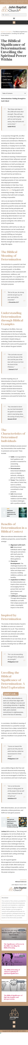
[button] (14, 18)
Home (2, 31)
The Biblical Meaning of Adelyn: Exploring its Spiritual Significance (12, 971)
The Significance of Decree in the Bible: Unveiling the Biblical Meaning (14, 946)
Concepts (8, 31)
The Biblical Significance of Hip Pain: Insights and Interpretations (13, 997)
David (10, 190)
